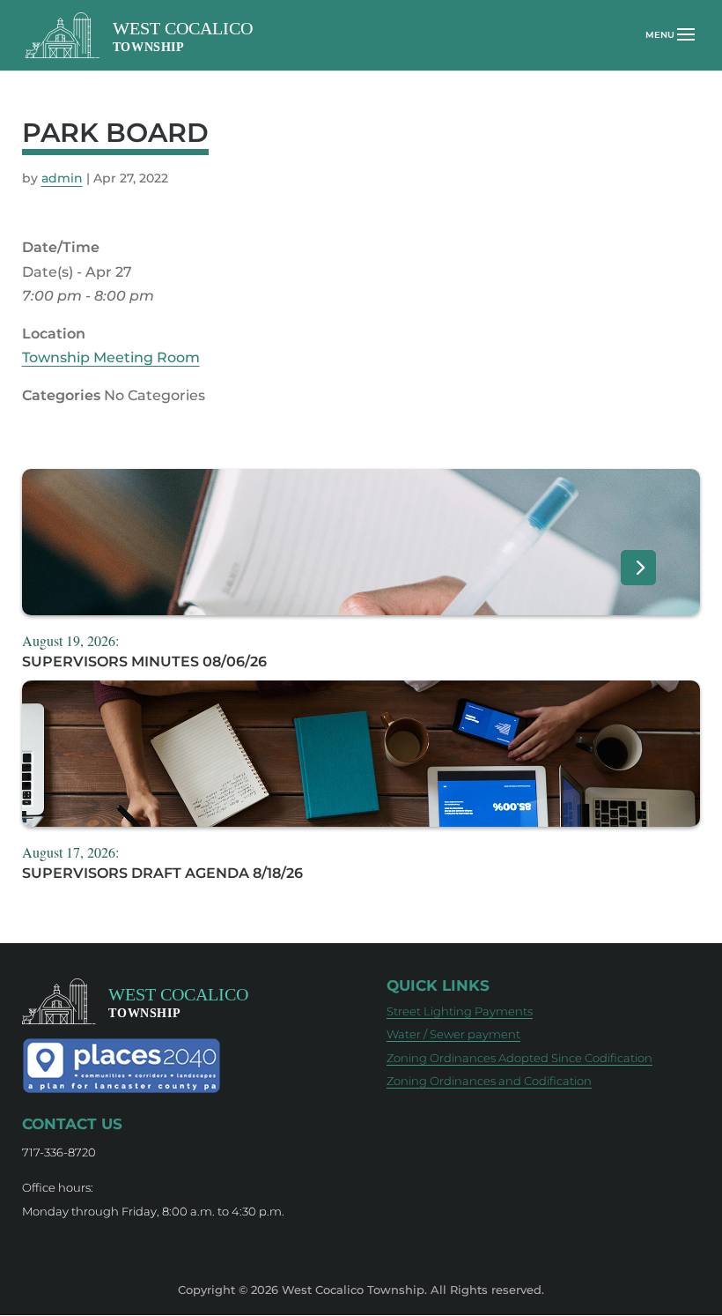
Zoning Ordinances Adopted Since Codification (519, 1058)
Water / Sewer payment (453, 1034)
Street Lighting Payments (460, 1011)
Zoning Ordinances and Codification (489, 1081)
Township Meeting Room (111, 357)
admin (62, 178)
